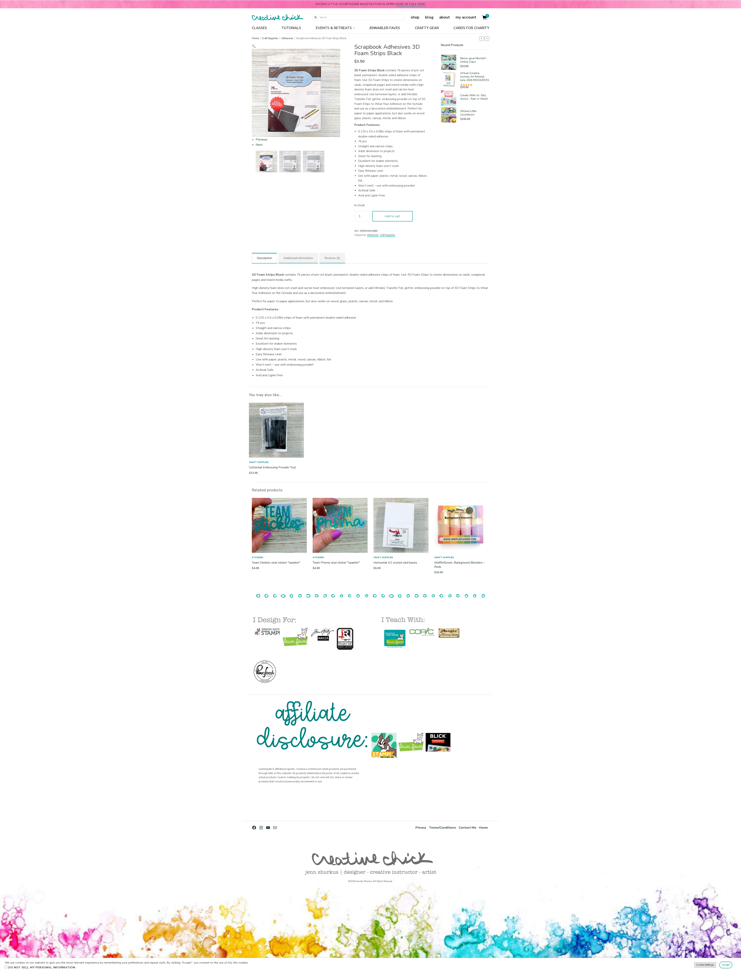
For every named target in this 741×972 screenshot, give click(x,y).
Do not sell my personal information (41, 967)
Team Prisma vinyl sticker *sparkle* (336, 562)
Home (255, 38)
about (444, 17)
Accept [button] (726, 965)
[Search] (315, 17)
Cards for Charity (471, 28)
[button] (296, 46)
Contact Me (467, 827)
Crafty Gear (427, 28)
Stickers (257, 557)
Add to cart (392, 216)
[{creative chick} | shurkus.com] (277, 17)
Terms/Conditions (442, 827)
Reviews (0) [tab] (332, 258)
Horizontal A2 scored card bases (395, 562)
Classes (259, 28)
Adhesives (287, 38)
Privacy (420, 827)
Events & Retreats (334, 28)
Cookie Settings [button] (705, 965)
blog (429, 17)
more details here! (411, 4)
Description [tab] (264, 258)
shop (415, 17)
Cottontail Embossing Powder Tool (272, 467)
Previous (261, 139)
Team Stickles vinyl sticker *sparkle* (276, 562)
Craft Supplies (270, 38)
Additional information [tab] (298, 258)
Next (259, 145)
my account (466, 17)
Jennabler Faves (384, 28)
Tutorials (291, 28)
